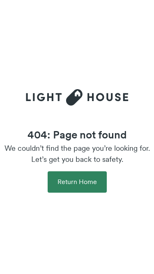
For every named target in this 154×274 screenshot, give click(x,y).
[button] (77, 182)
